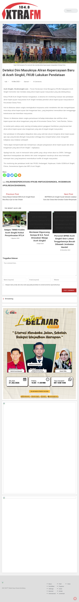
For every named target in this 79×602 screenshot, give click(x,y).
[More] (19, 175)
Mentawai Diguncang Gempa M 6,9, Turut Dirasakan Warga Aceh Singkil (39, 236)
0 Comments (37, 81)
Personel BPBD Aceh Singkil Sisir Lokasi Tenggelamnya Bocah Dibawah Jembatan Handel (64, 241)
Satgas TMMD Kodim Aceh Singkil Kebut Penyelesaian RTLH (14, 232)
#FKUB (33, 182)
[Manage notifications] (75, 598)
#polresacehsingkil (14, 185)
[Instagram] (56, 10)
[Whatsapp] (4, 175)
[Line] (15, 175)
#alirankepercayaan (18, 182)
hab (6, 81)
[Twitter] (59, 10)
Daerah (26, 81)
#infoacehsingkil (48, 182)
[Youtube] (62, 10)
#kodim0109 (64, 182)
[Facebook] (54, 10)
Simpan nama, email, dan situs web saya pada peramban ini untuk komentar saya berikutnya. (32, 285)
